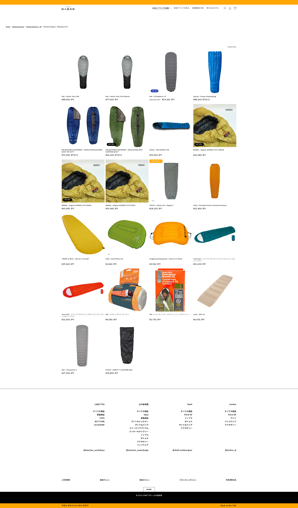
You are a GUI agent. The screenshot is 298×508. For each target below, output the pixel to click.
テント (233, 418)
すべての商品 (99, 411)
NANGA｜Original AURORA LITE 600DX (76, 205)
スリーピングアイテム (139, 428)
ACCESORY (99, 425)
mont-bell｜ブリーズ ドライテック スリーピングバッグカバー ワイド (214, 260)
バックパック (230, 421)
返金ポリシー (105, 480)
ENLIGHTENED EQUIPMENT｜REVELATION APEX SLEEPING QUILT (124, 151)
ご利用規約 (66, 480)
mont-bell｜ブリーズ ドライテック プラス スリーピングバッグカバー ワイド (83, 315)
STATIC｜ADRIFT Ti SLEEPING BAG (119, 370)
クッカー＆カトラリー (139, 431)
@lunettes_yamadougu (137, 450)
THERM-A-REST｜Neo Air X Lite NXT (75, 259)
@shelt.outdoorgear (182, 450)
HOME (149, 489)
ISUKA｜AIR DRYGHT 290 (159, 150)
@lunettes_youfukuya (94, 450)
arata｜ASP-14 (199, 314)
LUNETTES (100, 404)
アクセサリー (143, 441)
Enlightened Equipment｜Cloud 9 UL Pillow (165, 259)
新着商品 (101, 414)
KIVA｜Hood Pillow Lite (114, 259)
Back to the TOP (228, 505)
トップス (145, 435)
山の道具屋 (144, 404)
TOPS (102, 418)
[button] (162, 8)
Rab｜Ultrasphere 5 (69, 370)
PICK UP (188, 414)
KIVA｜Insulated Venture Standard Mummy (209, 205)
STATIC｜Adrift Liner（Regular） (161, 205)
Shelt (189, 404)
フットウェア (143, 445)
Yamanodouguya (18, 27)
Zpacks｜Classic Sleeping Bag (204, 96)
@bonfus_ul (230, 450)
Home (8, 27)
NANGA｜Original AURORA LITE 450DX (120, 205)
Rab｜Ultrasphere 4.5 (157, 96)
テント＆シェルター (140, 421)
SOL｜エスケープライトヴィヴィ (117, 314)
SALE (146, 414)
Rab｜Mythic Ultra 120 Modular (118, 96)
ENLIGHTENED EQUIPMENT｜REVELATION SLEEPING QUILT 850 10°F (82, 151)
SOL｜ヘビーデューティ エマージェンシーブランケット (169, 314)
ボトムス (145, 438)
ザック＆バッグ (142, 425)
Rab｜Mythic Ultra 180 (70, 96)
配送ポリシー (145, 480)
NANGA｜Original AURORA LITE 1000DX (208, 150)
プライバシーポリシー (187, 480)
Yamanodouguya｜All (33, 27)
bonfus (233, 404)
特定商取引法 (231, 480)
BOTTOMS (100, 421)
